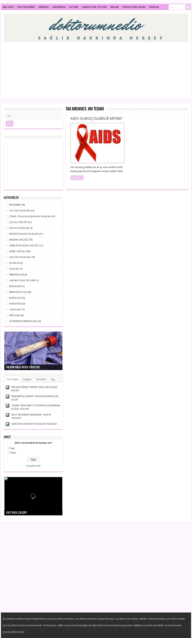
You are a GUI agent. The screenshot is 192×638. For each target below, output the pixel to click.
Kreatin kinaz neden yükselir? (23, 367)
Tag (53, 379)
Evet (12, 448)
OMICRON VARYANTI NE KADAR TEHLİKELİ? (34, 423)
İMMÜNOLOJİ (16, 274)
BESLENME (14, 204)
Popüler (27, 379)
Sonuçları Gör (33, 465)
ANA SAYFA (8, 7)
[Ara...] (188, 7)
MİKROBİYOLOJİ (17, 292)
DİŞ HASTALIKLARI (19, 228)
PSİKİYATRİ (15, 303)
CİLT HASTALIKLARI (19, 210)
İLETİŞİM (73, 7)
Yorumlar (41, 379)
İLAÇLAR (13, 268)
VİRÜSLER (14, 315)
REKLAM (114, 7)
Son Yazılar (12, 379)
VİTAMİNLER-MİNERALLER (22, 321)
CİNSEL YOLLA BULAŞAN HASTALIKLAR (29, 216)
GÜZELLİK (14, 263)
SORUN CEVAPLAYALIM (133, 7)
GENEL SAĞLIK (17, 251)
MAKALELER (15, 286)
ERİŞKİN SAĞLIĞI (18, 239)
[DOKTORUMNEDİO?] (96, 27)
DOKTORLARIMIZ (26, 7)
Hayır (13, 452)
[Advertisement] (120, 68)
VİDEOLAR (154, 7)
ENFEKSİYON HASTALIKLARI (23, 233)
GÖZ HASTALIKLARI (19, 257)
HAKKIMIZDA (58, 7)
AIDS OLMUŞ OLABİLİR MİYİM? (96, 118)
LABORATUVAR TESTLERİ (94, 7)
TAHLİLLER (14, 309)
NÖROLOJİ (14, 297)
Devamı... (77, 177)
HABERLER (44, 7)
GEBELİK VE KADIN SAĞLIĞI (24, 245)
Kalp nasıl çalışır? (16, 513)
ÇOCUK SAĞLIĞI (18, 222)
